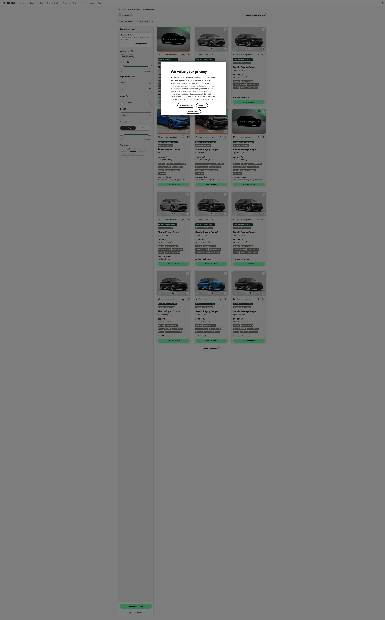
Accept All (202, 105)
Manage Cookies (193, 111)
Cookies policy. (209, 99)
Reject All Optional (186, 105)
